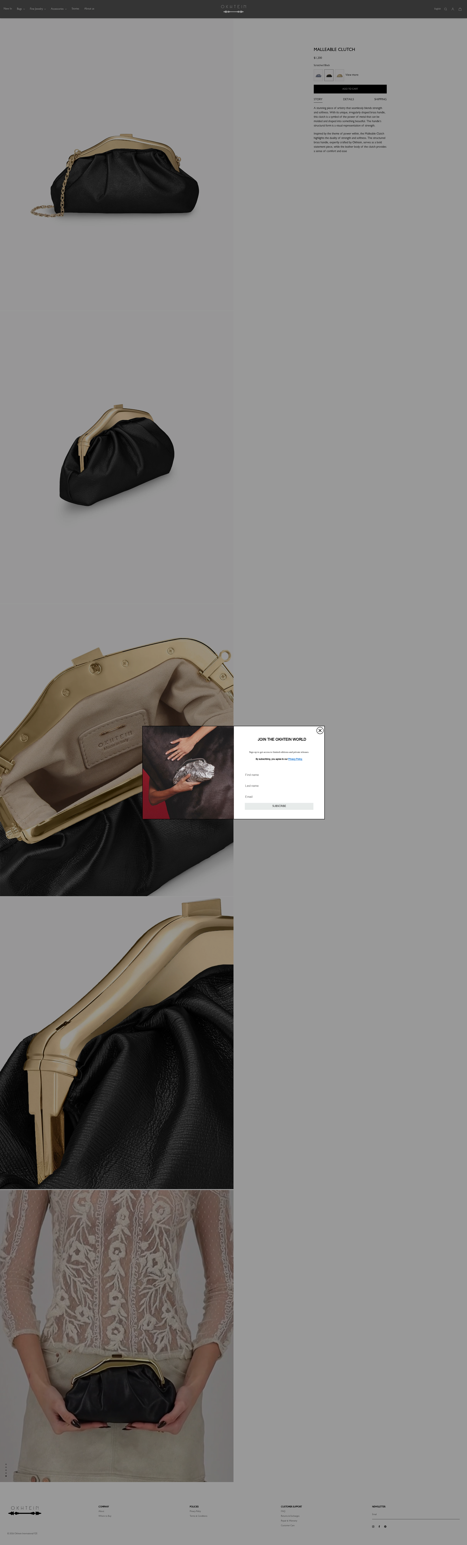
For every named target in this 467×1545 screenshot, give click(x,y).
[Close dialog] (320, 730)
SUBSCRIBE (279, 806)
